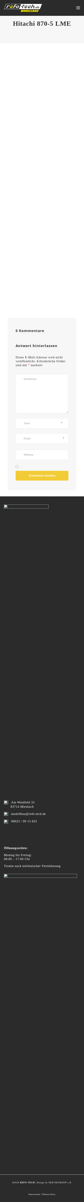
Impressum (34, 1194)
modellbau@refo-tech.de (28, 814)
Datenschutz (48, 1194)
